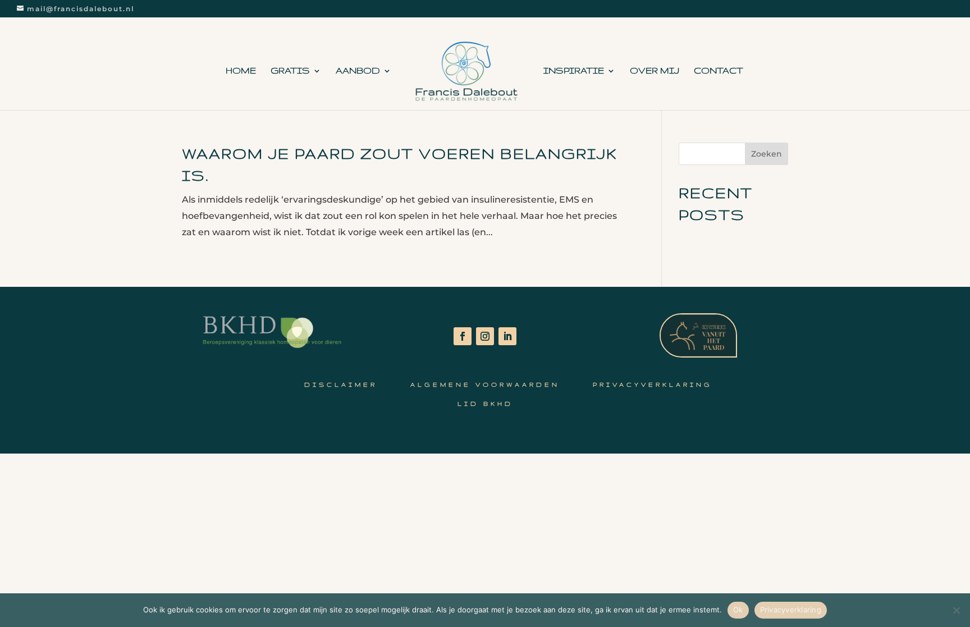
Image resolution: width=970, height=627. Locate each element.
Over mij (654, 71)
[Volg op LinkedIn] (507, 336)
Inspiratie (573, 71)
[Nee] (956, 610)
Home (241, 71)
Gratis (290, 71)
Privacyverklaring (652, 384)
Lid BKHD (485, 403)
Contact (718, 71)
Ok (738, 609)
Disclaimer (340, 384)
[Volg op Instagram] (485, 336)
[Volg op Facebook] (463, 336)
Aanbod (358, 71)
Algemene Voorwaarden (485, 384)
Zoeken (766, 154)
